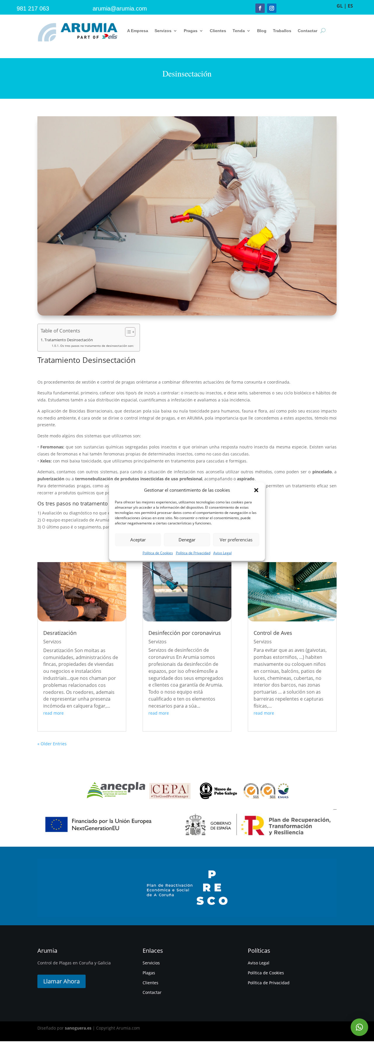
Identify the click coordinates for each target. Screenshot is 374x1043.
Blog (261, 30)
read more (53, 713)
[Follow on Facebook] (260, 8)
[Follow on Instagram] (271, 8)
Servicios (151, 963)
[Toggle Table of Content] (127, 332)
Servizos (163, 30)
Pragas (191, 30)
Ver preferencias (236, 540)
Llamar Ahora (61, 981)
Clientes (218, 30)
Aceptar (138, 540)
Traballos (282, 30)
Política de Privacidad (193, 552)
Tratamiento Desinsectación (68, 339)
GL (340, 6)
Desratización (60, 632)
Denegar (187, 540)
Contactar (307, 30)
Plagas (149, 973)
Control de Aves (273, 632)
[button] (256, 490)
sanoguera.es (78, 1028)
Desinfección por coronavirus (184, 632)
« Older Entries (52, 743)
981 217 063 (33, 8)
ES (350, 6)
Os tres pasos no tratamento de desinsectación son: (97, 346)
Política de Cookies (158, 552)
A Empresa (137, 30)
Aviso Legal (222, 552)
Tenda (239, 30)
